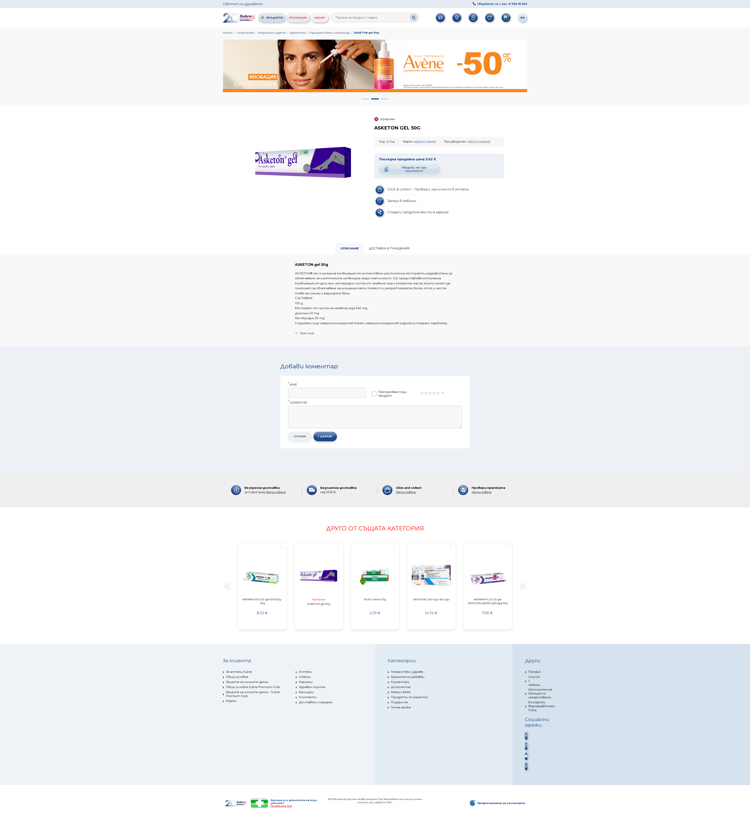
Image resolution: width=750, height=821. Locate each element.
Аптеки (305, 672)
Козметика (400, 682)
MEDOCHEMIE (425, 142)
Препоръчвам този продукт (392, 393)
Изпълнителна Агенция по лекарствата (540, 693)
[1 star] (422, 393)
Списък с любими (534, 681)
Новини (305, 677)
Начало (228, 32)
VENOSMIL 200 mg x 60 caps (431, 599)
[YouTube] (526, 756)
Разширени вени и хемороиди (330, 32)
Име (292, 384)
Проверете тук (281, 806)
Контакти (307, 697)
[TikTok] (526, 766)
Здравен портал (312, 687)
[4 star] (434, 393)
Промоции (298, 17)
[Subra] (239, 17)
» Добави (325, 436)
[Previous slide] (227, 586)
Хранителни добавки (407, 677)
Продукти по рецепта (409, 697)
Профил (534, 672)
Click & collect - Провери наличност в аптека (428, 189)
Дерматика (298, 32)
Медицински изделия (272, 32)
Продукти (274, 17)
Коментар (297, 402)
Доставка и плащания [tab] (389, 248)
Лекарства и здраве (407, 672)
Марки (231, 701)
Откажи (300, 436)
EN (522, 17)
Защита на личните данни (247, 682)
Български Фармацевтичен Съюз (541, 706)
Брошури (306, 692)
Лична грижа (245, 32)
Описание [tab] (349, 248)
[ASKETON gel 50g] (303, 162)
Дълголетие (401, 687)
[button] (365, 98)
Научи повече (276, 492)
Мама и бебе (401, 692)
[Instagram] (526, 746)
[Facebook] (526, 736)
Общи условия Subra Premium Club (253, 687)
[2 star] (426, 393)
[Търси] (414, 17)
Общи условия (237, 677)
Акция (319, 17)
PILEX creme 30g (375, 599)
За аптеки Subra (239, 672)
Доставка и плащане (315, 702)
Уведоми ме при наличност (414, 169)
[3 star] (430, 393)
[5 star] (438, 393)
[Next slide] (523, 586)
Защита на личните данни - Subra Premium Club (253, 694)
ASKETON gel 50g (366, 32)
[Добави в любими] (281, 547)
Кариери (305, 682)
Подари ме (399, 702)
